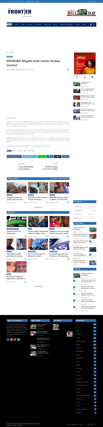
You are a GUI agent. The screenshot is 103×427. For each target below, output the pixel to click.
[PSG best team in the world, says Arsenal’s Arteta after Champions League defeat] (70, 327)
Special (78, 371)
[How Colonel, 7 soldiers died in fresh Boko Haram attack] (70, 334)
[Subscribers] (93, 1)
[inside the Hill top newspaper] (17, 221)
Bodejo (14, 150)
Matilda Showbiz (80, 351)
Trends (78, 405)
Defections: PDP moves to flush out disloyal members (80, 235)
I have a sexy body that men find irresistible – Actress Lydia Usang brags (88, 307)
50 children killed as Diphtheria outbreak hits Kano (17, 278)
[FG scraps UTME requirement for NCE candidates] (33, 353)
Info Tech (78, 375)
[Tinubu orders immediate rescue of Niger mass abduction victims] (38, 221)
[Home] (7, 52)
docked (20, 150)
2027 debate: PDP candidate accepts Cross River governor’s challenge (16, 255)
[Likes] (88, 1)
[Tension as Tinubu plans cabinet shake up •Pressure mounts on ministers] (76, 301)
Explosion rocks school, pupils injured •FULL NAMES (80, 241)
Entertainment (79, 358)
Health (8, 274)
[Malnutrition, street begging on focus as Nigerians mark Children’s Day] (63, 327)
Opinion (78, 392)
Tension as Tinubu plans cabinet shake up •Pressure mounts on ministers (88, 300)
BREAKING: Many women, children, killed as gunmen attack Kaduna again (80, 248)
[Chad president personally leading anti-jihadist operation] (63, 341)
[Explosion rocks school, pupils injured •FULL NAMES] (92, 243)
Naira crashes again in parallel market (43, 345)
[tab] (53, 178)
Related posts (53, 178)
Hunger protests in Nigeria (82, 382)
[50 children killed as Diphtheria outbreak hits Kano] (17, 267)
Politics (52, 228)
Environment (79, 368)
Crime (30, 228)
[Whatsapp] (95, 1)
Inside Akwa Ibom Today (12, 228)
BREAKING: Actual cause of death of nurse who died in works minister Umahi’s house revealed (58, 198)
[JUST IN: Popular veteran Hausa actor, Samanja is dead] (92, 256)
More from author (63, 178)
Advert (77, 402)
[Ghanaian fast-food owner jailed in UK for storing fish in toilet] (76, 288)
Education (78, 348)
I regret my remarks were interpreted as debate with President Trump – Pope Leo (43, 332)
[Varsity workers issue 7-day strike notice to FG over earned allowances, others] (33, 340)
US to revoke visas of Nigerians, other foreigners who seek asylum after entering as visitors (38, 255)
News (77, 324)
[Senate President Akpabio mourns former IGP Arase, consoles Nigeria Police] (76, 295)
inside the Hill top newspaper (14, 232)
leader (24, 150)
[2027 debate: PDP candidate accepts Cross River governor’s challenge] (17, 244)
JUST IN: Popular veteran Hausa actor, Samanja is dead (80, 254)
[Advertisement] (51, 38)
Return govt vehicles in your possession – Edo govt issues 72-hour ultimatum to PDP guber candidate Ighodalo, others (88, 281)
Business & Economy (81, 341)
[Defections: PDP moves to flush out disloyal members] (92, 236)
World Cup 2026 (79, 399)
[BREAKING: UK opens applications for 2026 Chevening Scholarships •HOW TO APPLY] (56, 341)
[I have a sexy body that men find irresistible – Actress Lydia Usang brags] (76, 308)
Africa (77, 361)
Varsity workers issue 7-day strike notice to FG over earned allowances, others (43, 338)
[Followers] (91, 1)
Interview (78, 388)
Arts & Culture (79, 378)
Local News (78, 412)
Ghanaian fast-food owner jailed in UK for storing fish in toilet (88, 287)
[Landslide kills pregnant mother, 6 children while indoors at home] (70, 341)
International (32, 251)
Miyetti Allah (31, 150)
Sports (77, 337)
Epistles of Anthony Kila (81, 409)
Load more (38, 207)
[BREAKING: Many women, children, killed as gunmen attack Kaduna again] (92, 249)
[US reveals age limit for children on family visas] (59, 244)
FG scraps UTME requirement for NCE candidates (42, 352)
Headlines (11, 52)
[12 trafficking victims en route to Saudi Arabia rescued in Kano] (63, 334)
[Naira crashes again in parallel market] (33, 347)
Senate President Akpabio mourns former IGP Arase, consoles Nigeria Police (88, 294)
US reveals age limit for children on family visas (59, 255)
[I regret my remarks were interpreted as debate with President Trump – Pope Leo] (33, 333)
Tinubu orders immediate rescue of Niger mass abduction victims (38, 232)
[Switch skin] (90, 24)
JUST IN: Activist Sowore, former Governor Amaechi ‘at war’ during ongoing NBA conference (38, 198)
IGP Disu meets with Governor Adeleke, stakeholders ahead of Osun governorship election (80, 261)
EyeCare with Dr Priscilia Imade (83, 395)
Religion (78, 365)
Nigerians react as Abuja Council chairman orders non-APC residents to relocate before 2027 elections (59, 232)
